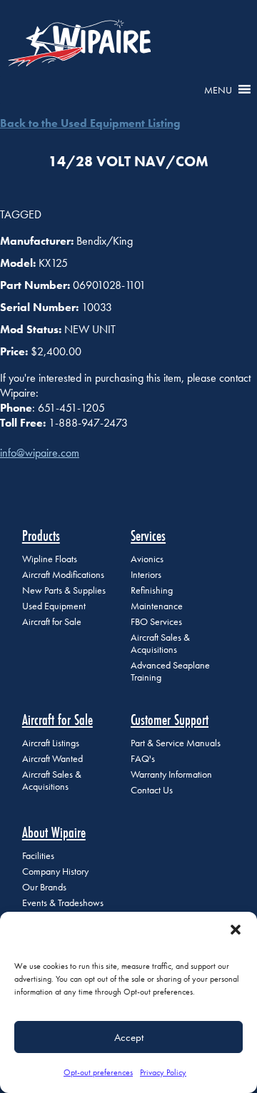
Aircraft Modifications (63, 575)
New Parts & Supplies (64, 590)
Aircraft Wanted (52, 759)
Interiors (146, 575)
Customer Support (169, 719)
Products (41, 535)
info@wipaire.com (39, 452)
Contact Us (152, 790)
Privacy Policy (163, 1072)
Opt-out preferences (98, 1072)
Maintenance (157, 606)
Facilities (38, 856)
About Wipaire (54, 832)
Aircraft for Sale (51, 622)
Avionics (147, 559)
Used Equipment (54, 606)
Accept (128, 1037)
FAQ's (143, 759)
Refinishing (152, 590)
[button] (235, 929)
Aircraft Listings (50, 743)
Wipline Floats (49, 559)
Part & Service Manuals (176, 743)
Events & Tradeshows (63, 903)
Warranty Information (171, 774)
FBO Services (156, 622)
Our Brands (44, 887)
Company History (55, 871)
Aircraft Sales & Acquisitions (160, 643)
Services (148, 535)
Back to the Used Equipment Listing (90, 123)
